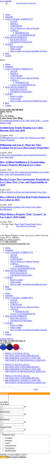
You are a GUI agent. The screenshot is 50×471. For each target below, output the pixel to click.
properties (9, 17)
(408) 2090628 (11, 241)
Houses (8, 441)
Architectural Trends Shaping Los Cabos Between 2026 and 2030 (21, 129)
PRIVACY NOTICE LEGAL (17, 353)
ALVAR (13, 21)
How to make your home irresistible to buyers (28, 51)
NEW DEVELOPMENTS (16, 37)
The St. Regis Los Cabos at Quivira (24, 28)
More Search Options (16, 457)
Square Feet (5, 427)
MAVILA (14, 24)
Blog (7, 53)
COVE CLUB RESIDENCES (22, 35)
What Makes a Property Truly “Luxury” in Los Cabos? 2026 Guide (23, 215)
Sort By (3, 454)
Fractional (9, 448)
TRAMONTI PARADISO (21, 42)
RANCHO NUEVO (18, 40)
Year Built (4, 404)
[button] (25, 60)
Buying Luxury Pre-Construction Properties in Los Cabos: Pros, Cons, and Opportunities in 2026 (24, 182)
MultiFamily (10, 451)
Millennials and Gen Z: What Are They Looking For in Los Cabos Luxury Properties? (24, 146)
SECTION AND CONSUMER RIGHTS (22, 356)
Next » (39, 224)
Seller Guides (15, 49)
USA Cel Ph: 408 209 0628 (11, 110)
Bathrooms (5, 412)
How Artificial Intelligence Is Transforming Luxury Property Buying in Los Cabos (22, 163)
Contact (8, 56)
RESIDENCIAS (22, 33)
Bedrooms (4, 419)
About (7, 14)
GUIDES (9, 44)
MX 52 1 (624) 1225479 (10, 239)
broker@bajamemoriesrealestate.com (15, 243)
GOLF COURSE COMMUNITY (19, 19)
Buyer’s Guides (16, 46)
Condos (8, 438)
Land (7, 443)
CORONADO (16, 26)
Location (4, 402)
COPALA (14, 30)
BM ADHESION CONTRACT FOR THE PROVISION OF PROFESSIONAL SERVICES (25, 359)
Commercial (10, 446)
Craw (35, 389)
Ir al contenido (6, 1)
